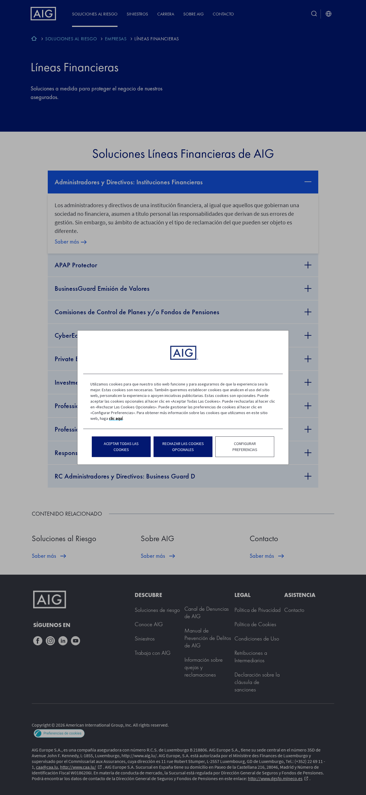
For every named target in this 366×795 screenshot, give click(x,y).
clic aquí (116, 418)
